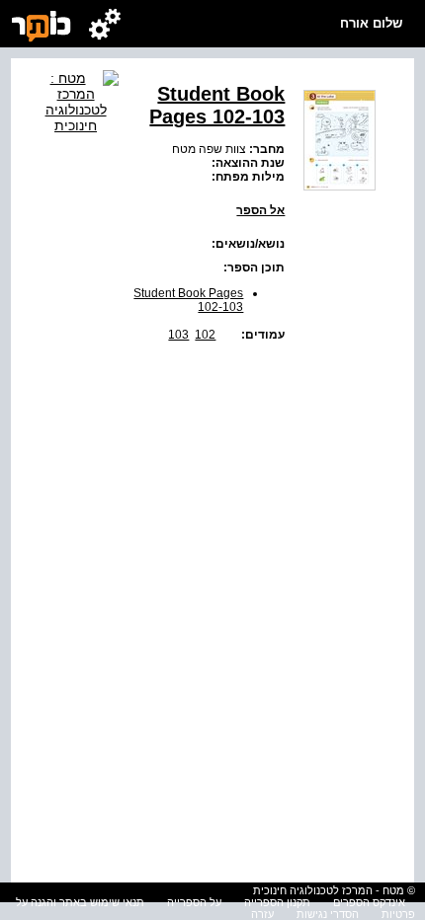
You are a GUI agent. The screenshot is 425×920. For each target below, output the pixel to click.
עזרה (262, 914)
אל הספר (260, 210)
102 (205, 335)
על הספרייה (194, 902)
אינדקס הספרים (369, 902)
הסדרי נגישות (328, 914)
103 (178, 335)
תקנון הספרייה (277, 902)
